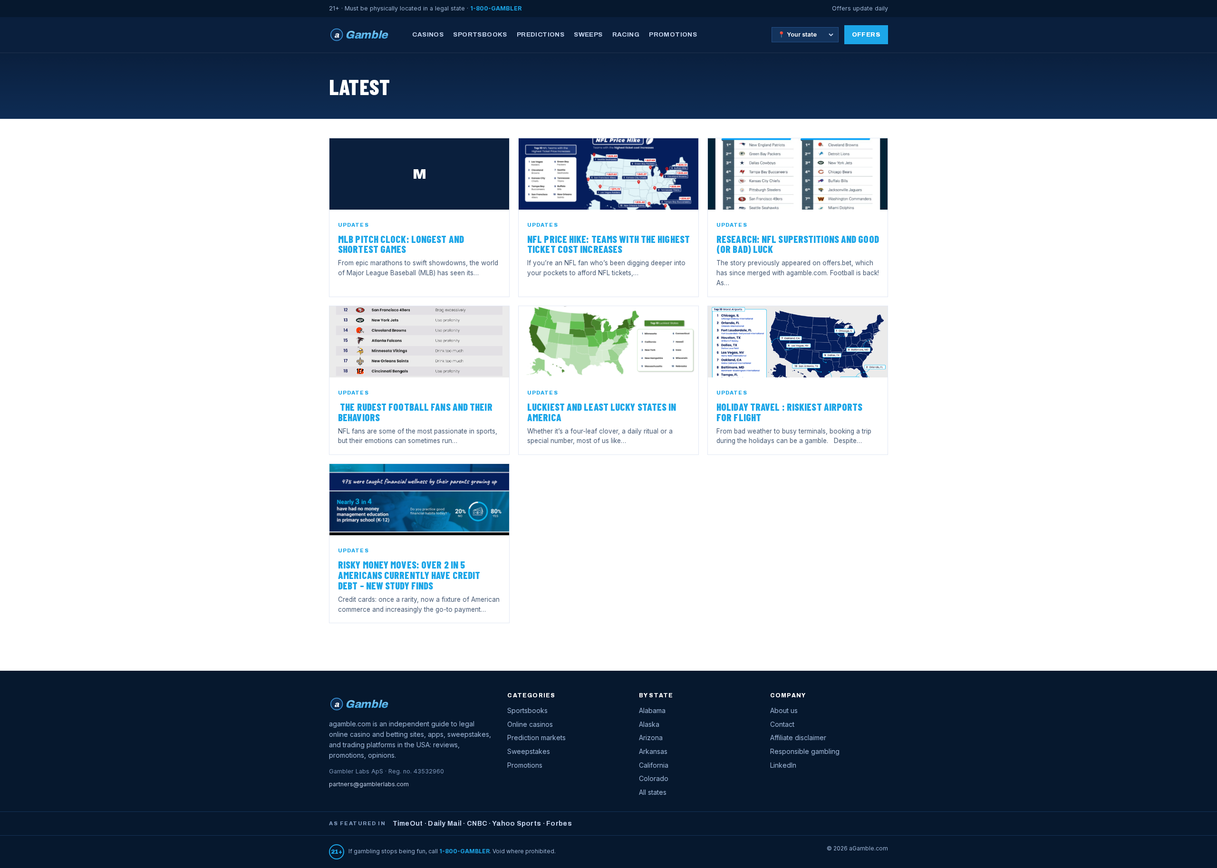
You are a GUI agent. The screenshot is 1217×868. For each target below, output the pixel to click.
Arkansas (653, 751)
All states (652, 792)
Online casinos (530, 724)
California (653, 765)
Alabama (652, 710)
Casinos (428, 34)
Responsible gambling (805, 751)
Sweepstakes (528, 751)
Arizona (651, 737)
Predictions (540, 34)
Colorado (653, 778)
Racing (625, 34)
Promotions (673, 34)
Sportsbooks (480, 34)
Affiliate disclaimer (798, 737)
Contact (782, 724)
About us (784, 710)
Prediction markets (536, 737)
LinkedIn (783, 765)
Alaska (649, 724)
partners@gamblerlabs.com (369, 784)
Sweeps (588, 34)
